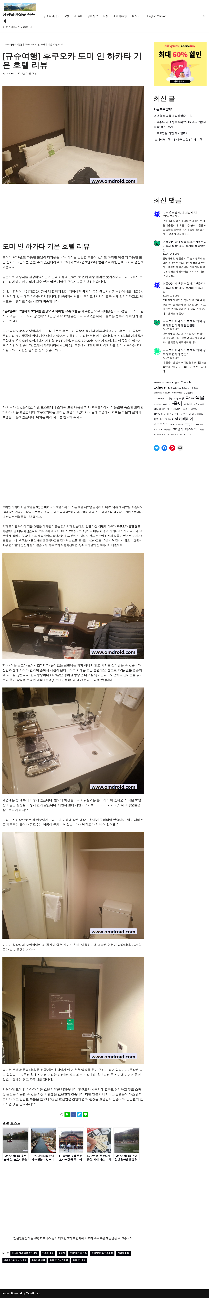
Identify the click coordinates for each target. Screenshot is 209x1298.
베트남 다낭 (160, 414)
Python (195, 388)
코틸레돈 (167, 429)
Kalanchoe (186, 388)
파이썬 (201, 429)
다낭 (170, 398)
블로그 (184, 413)
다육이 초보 (199, 404)
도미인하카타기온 (78, 1253)
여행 (66, 16)
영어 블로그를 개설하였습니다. (173, 115)
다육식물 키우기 (160, 404)
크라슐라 (177, 429)
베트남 (194, 409)
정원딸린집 (188, 325)
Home (5, 44)
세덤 (191, 414)
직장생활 (179, 424)
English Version (156, 16)
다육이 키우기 (161, 409)
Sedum (166, 392)
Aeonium (166, 383)
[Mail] (180, 448)
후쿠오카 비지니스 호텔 (15, 1260)
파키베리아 (158, 434)
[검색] (203, 16)
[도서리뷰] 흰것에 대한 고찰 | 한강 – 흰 (178, 139)
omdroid (10, 73)
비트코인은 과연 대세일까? (170, 133)
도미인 (61, 1253)
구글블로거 (188, 393)
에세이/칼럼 (120, 16)
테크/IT (78, 16)
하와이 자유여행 (171, 434)
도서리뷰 (176, 408)
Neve (5, 1293)
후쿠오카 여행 (38, 1260)
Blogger (175, 383)
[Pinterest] (172, 448)
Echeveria (161, 387)
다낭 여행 (179, 398)
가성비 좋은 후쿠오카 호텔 (24, 1253)
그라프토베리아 (160, 399)
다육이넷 (188, 404)
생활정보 (92, 16)
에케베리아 (184, 419)
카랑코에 (199, 424)
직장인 (189, 424)
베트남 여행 (173, 414)
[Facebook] (164, 448)
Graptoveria (176, 388)
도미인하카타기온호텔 (102, 1253)
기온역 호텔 (48, 1253)
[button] (58, 16)
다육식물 (194, 397)
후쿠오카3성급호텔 (59, 1260)
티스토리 (191, 429)
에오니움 (169, 419)
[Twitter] (157, 448)
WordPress (177, 393)
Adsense (157, 383)
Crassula (186, 382)
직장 (105, 16)
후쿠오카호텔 (79, 1260)
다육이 (175, 403)
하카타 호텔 (123, 1253)
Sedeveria (158, 393)
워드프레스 (161, 424)
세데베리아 (200, 414)
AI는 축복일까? (163, 109)
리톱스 (186, 409)
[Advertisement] (73, 218)
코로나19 (158, 429)
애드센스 (158, 419)
